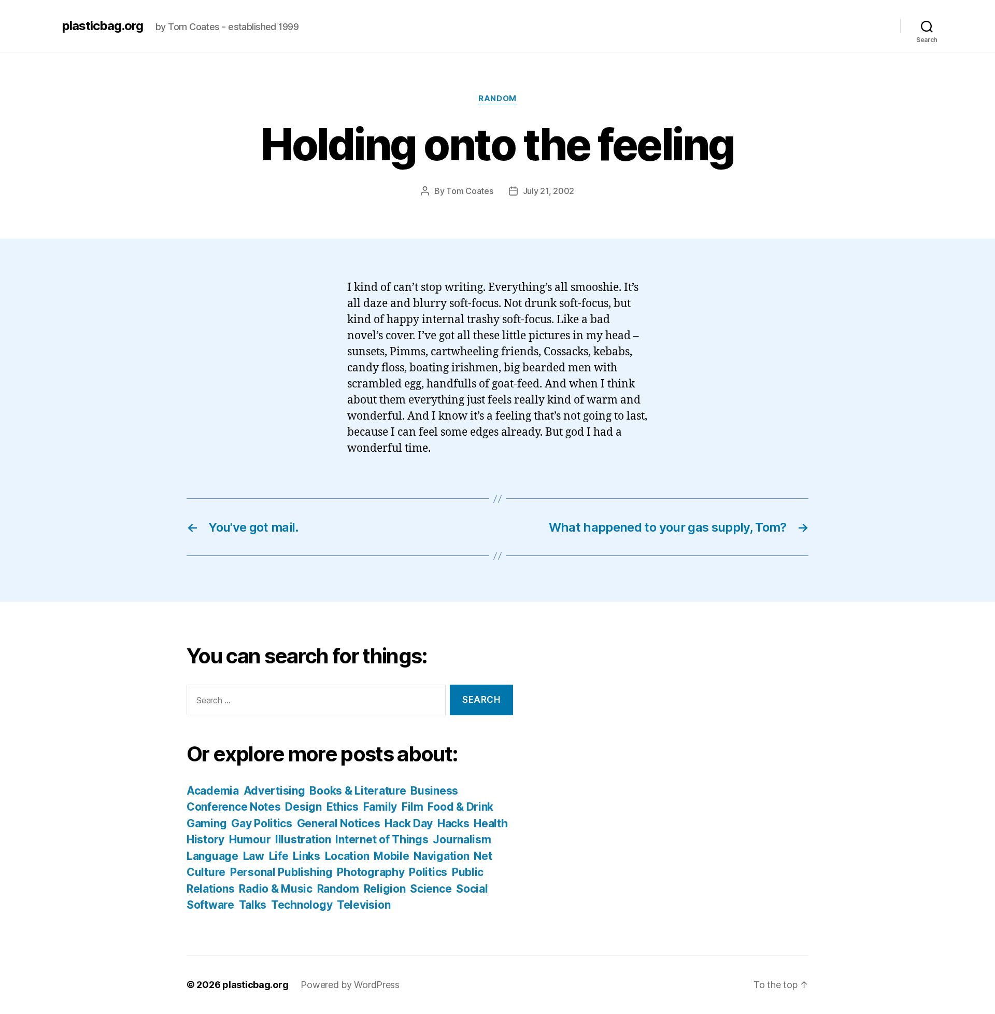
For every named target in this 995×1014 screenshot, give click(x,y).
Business (434, 790)
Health (490, 823)
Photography (370, 872)
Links (306, 856)
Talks (253, 904)
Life (279, 856)
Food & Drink (460, 806)
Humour (250, 839)
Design (303, 806)
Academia (213, 790)
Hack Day (409, 823)
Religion (385, 888)
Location (347, 856)
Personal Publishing (281, 872)
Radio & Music (275, 888)
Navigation (441, 856)
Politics (428, 872)
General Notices (338, 823)
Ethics (342, 806)
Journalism (462, 839)
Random (497, 98)
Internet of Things (381, 839)
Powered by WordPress (350, 984)
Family (380, 806)
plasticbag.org (102, 26)
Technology (301, 904)
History (205, 839)
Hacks (453, 823)
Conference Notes (234, 806)
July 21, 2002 (549, 191)
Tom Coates (469, 191)
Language (212, 856)
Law (253, 856)
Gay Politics (261, 823)
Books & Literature (357, 790)
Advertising (274, 790)
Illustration (303, 839)
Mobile (391, 856)
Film (412, 806)
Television (363, 904)
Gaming (206, 823)
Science (430, 888)
